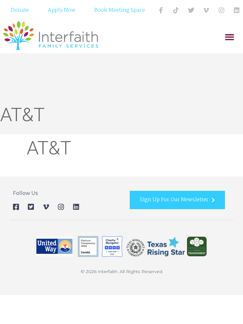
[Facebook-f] (160, 10)
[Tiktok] (176, 10)
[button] (229, 37)
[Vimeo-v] (206, 10)
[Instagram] (221, 10)
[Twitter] (191, 10)
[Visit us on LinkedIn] (236, 10)
